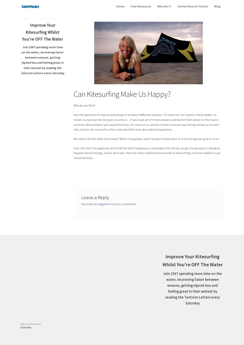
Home (120, 6)
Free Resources (141, 6)
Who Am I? (164, 6)
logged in (104, 204)
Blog (217, 6)
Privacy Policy (26, 327)
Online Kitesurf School (192, 6)
